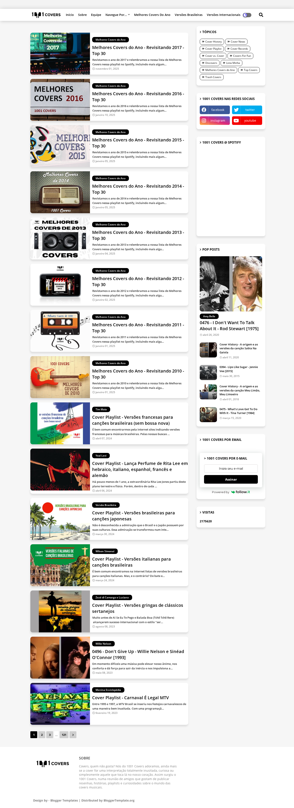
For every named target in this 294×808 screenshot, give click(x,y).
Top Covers (250, 70)
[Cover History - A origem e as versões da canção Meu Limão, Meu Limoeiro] (208, 391)
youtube (250, 120)
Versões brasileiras (189, 15)
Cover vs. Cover (214, 56)
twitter (250, 110)
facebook (217, 110)
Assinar (231, 479)
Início (70, 15)
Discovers (211, 63)
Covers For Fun (242, 56)
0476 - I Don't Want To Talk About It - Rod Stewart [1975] (229, 325)
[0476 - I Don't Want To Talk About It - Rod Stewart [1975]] (231, 283)
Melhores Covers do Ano (152, 15)
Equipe (96, 15)
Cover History (213, 41)
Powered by (220, 492)
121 (64, 735)
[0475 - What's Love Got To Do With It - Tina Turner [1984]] (208, 414)
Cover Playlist (213, 49)
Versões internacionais (223, 15)
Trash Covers (213, 77)
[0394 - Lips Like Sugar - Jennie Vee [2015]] (208, 372)
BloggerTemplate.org (119, 800)
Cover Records (239, 49)
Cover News (238, 41)
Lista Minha (233, 63)
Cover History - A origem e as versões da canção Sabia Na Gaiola (239, 348)
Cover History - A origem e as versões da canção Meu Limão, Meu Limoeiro (240, 390)
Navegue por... (116, 15)
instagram (217, 120)
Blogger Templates (64, 800)
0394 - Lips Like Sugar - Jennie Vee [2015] (239, 369)
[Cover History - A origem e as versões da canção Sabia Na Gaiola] (208, 349)
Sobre (82, 15)
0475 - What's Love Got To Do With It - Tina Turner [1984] (238, 411)
